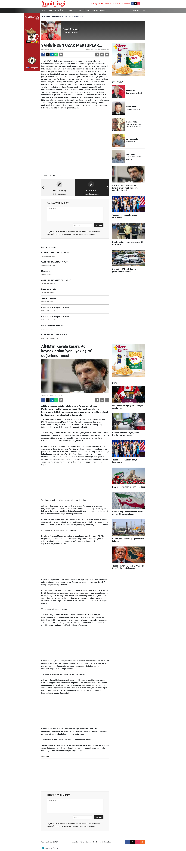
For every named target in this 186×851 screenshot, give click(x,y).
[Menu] (144, 10)
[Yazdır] (61, 54)
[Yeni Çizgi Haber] (53, 4)
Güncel (49, 10)
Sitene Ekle (107, 842)
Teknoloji (95, 10)
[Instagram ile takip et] (138, 3)
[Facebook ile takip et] (132, 3)
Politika (69, 10)
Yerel (63, 10)
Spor (75, 10)
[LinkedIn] (52, 54)
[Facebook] (43, 54)
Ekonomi (56, 10)
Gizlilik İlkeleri (97, 842)
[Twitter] (48, 54)
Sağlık (81, 10)
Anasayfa (47, 17)
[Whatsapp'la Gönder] (56, 54)
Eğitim (88, 10)
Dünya (43, 10)
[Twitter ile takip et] (135, 3)
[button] (97, 54)
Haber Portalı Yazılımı (51, 848)
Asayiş (102, 10)
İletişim (88, 842)
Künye (82, 842)
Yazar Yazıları (56, 17)
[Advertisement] (75, 125)
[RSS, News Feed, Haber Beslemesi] (142, 842)
